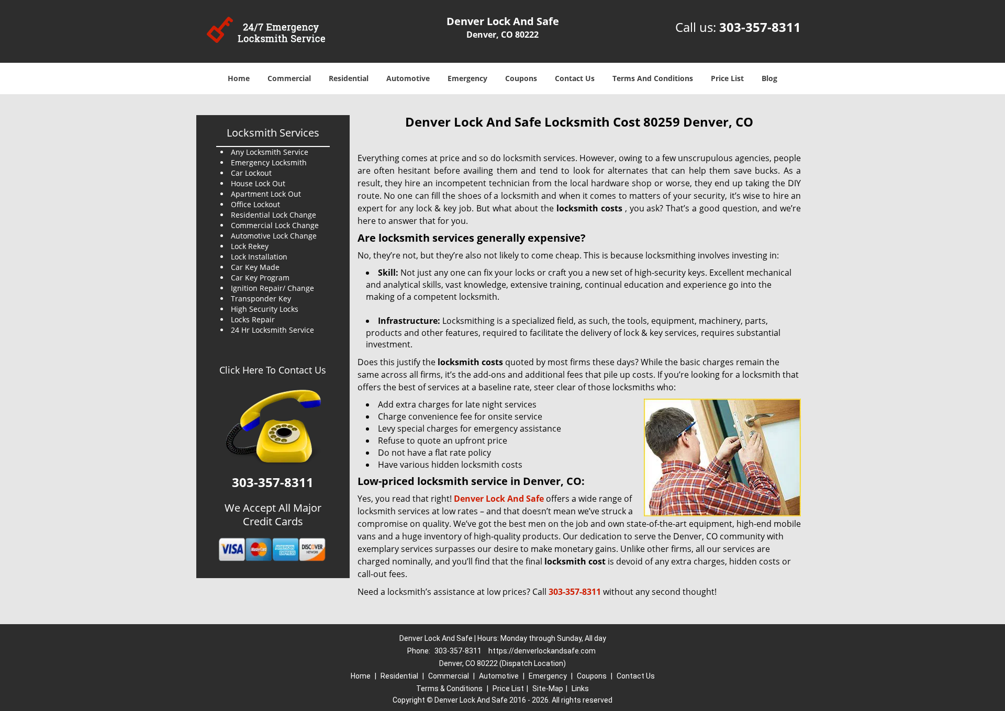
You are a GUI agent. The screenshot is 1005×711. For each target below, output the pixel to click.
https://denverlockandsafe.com (542, 651)
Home (239, 78)
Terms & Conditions (449, 688)
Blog (769, 78)
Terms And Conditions (652, 78)
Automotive (408, 78)
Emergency (467, 78)
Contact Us (575, 78)
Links (580, 688)
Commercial (289, 78)
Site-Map (547, 688)
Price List (727, 78)
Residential (348, 78)
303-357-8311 (760, 27)
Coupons (521, 78)
